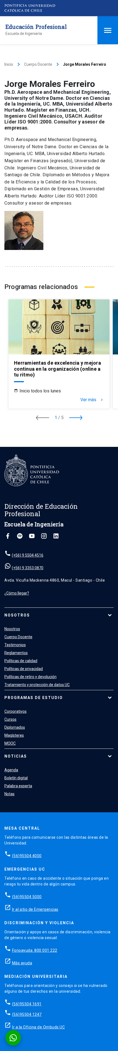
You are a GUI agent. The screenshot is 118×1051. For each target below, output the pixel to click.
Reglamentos (16, 653)
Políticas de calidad (20, 661)
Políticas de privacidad (23, 669)
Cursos (10, 719)
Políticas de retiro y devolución (30, 677)
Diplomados (14, 727)
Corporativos (15, 711)
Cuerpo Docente (38, 64)
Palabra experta (18, 786)
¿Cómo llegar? (16, 593)
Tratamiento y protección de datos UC (37, 685)
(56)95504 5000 (27, 897)
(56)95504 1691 (27, 1004)
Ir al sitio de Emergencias (35, 909)
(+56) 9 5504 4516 (27, 555)
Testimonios (15, 645)
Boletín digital (16, 778)
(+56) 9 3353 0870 (27, 568)
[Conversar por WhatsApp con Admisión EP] (13, 1038)
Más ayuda (22, 963)
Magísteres (14, 735)
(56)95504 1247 (27, 1014)
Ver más (92, 400)
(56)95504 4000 (27, 856)
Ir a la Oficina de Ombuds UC (38, 1027)
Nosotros (17, 615)
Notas (9, 794)
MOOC (10, 743)
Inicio (8, 64)
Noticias (15, 756)
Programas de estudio (33, 697)
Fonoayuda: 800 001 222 (34, 950)
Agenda (11, 770)
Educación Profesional (36, 26)
